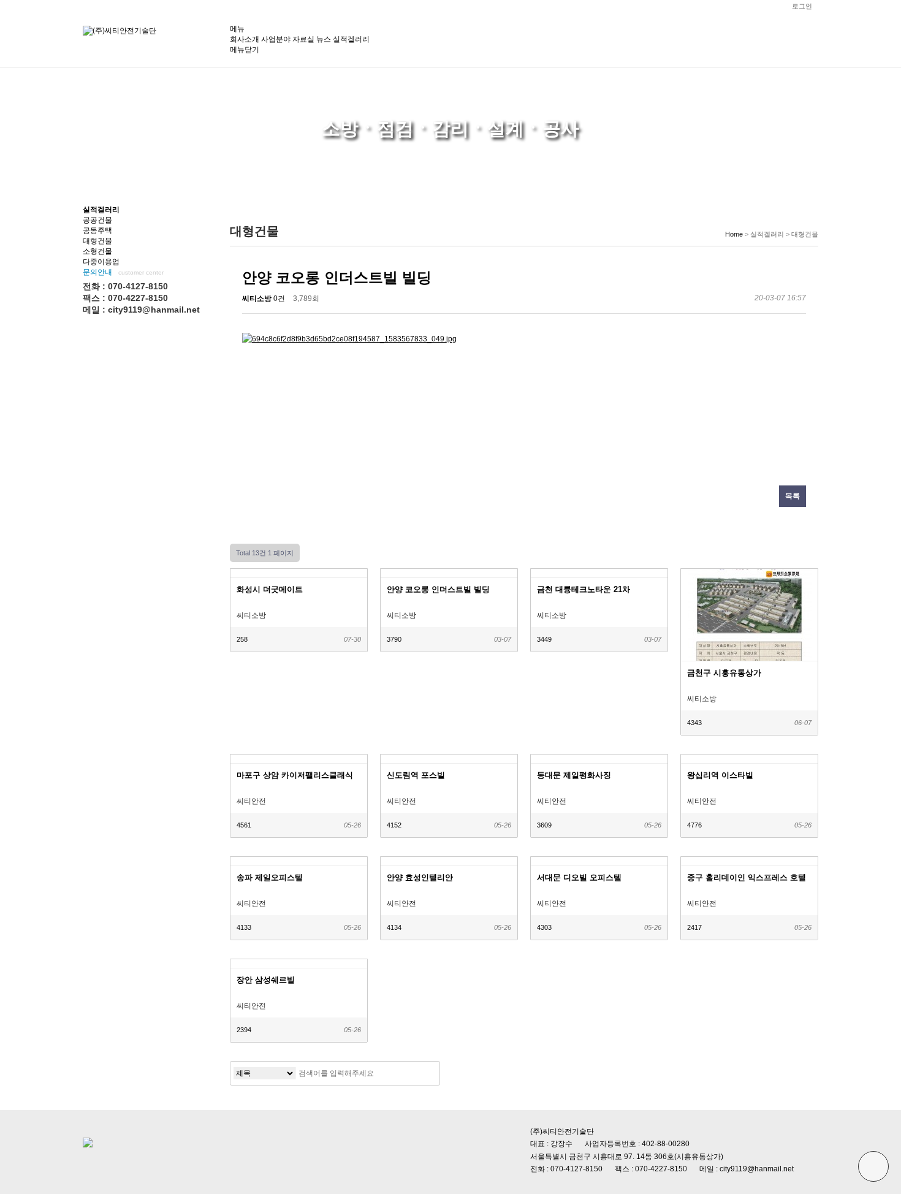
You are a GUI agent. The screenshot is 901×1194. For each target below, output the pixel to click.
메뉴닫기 (244, 49)
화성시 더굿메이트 (270, 589)
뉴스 (323, 39)
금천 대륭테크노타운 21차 (583, 589)
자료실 (303, 39)
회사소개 (244, 39)
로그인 (802, 6)
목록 (792, 496)
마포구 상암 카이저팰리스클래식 (295, 775)
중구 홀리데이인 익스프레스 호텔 (746, 877)
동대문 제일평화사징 (574, 775)
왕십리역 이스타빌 (720, 775)
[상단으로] (873, 1166)
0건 (279, 298)
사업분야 (276, 39)
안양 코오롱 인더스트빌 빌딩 (438, 589)
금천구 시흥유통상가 (724, 672)
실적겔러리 (351, 39)
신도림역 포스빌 (416, 775)
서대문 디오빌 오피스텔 (579, 877)
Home (734, 234)
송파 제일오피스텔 (270, 877)
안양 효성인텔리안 (420, 877)
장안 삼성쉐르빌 (266, 979)
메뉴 (237, 29)
